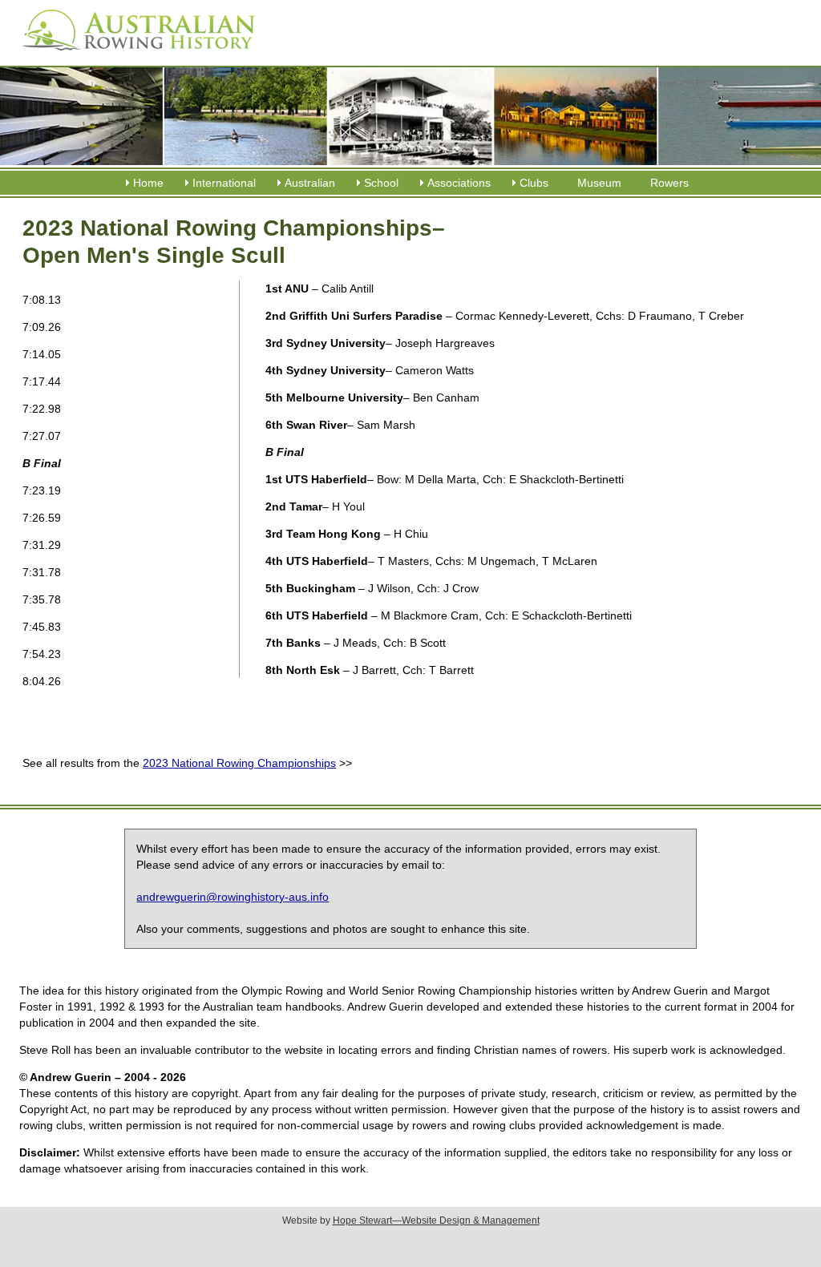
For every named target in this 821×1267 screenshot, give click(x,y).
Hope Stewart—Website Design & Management (436, 1220)
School (381, 182)
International (224, 182)
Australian (310, 182)
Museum (599, 182)
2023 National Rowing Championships (239, 763)
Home (148, 182)
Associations (459, 182)
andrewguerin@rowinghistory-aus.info (232, 896)
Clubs (534, 182)
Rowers (669, 182)
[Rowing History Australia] (132, 56)
